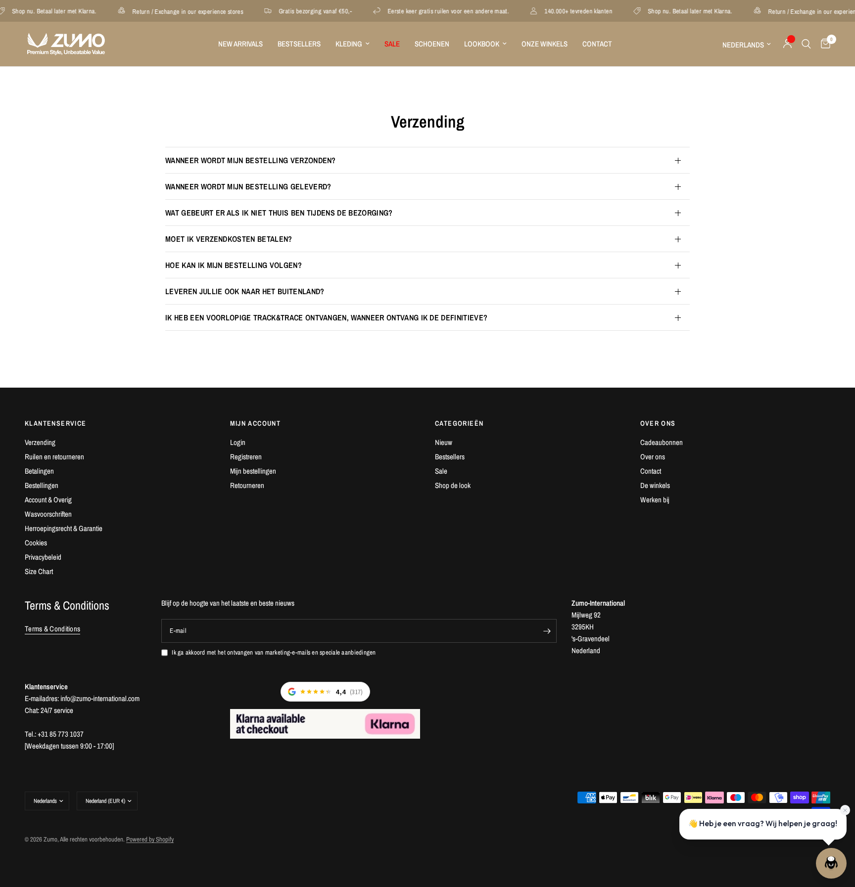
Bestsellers (299, 44)
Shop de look (453, 485)
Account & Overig (48, 499)
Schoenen (432, 44)
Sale (441, 471)
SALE (392, 44)
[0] (823, 44)
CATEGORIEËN (459, 423)
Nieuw (443, 442)
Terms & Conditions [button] (52, 628)
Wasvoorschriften (48, 514)
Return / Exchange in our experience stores (175, 11)
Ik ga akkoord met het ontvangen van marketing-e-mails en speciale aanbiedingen (274, 652)
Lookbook (481, 44)
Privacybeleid (43, 557)
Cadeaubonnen (661, 442)
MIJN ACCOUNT (255, 423)
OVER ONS (658, 423)
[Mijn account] (787, 44)
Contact (597, 44)
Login (237, 442)
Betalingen (39, 471)
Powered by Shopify (150, 839)
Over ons (652, 456)
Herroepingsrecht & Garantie (63, 528)
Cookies (36, 542)
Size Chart (39, 571)
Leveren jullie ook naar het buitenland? (244, 291)
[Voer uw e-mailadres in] (547, 631)
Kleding (348, 44)
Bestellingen (41, 485)
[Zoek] (806, 44)
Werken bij (654, 499)
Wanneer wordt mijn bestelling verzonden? (250, 160)
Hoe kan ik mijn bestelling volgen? (233, 265)
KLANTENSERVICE (56, 423)
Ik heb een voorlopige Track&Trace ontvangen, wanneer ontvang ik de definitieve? (326, 317)
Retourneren (247, 485)
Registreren (246, 456)
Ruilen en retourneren (54, 456)
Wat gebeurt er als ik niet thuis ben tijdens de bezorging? (279, 212)
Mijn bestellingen (253, 471)
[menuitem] (240, 44)
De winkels (655, 485)
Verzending (40, 442)
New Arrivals (240, 44)
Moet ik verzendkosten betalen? (228, 238)
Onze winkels (545, 44)
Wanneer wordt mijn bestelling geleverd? (248, 186)
